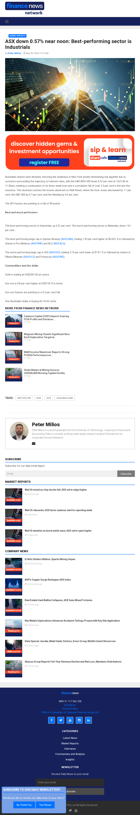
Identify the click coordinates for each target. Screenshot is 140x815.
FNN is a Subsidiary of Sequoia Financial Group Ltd (70, 712)
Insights (70, 759)
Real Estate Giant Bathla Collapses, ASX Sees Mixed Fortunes (58, 600)
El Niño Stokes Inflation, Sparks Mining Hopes (50, 559)
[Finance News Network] (24, 8)
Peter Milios (46, 424)
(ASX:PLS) (29, 256)
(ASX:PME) (37, 243)
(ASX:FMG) (58, 256)
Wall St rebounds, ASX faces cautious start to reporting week (58, 510)
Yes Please (45, 805)
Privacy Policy (70, 708)
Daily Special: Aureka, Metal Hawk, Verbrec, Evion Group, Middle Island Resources (70, 641)
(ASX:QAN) (67, 239)
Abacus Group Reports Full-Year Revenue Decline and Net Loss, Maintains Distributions (73, 661)
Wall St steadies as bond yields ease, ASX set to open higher (58, 530)
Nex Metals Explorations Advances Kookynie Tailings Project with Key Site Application (72, 620)
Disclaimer (70, 705)
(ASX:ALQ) (59, 243)
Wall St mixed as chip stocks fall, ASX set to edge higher (56, 489)
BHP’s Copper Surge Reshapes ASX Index (48, 579)
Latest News (70, 738)
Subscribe (126, 473)
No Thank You (24, 805)
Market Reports (17, 36)
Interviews (70, 748)
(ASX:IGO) (54, 252)
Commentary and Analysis (70, 754)
